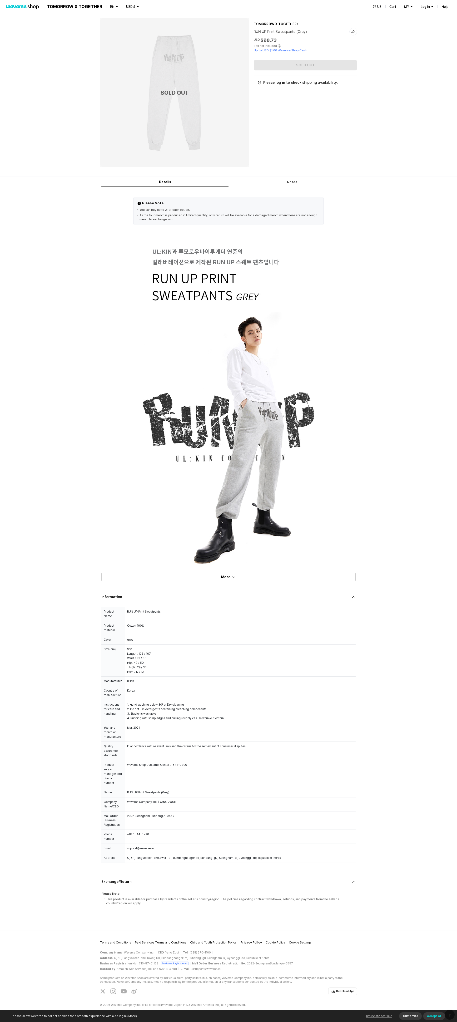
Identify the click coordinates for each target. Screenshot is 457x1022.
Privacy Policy (251, 942)
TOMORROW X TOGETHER (275, 24)
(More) (132, 1016)
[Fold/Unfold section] (228, 597)
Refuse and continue (379, 1016)
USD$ (130, 7)
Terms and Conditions (115, 942)
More (225, 577)
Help (445, 7)
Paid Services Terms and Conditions (160, 942)
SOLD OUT (305, 65)
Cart (392, 7)
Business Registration (174, 963)
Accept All (434, 1016)
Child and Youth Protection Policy (213, 942)
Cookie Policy (275, 942)
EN (112, 7)
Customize (410, 1016)
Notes (292, 182)
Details (165, 182)
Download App (345, 991)
